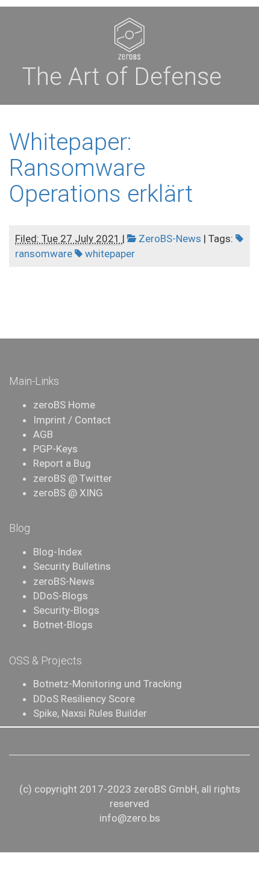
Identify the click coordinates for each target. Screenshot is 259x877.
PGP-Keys (55, 449)
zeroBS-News (64, 581)
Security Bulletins (72, 566)
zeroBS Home (64, 405)
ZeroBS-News (168, 239)
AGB (43, 434)
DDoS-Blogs (60, 596)
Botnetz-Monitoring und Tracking (107, 684)
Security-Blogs (66, 610)
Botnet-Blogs (63, 625)
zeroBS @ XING (68, 493)
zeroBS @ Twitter (72, 478)
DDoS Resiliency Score (84, 699)
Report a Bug (62, 463)
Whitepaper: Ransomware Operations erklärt (101, 168)
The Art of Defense (122, 77)
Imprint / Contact (72, 420)
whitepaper (109, 254)
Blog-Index (57, 552)
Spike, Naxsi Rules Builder (90, 713)
